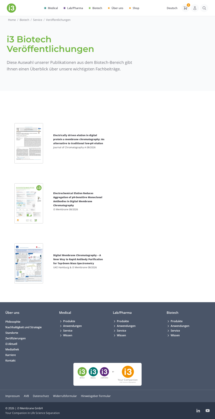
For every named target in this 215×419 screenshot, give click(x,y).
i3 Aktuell (11, 344)
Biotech (24, 20)
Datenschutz (41, 396)
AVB (26, 396)
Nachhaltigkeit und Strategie (23, 327)
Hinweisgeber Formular (96, 396)
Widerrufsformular (65, 396)
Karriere (10, 355)
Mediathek (12, 349)
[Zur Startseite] (11, 8)
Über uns (12, 312)
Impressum (12, 396)
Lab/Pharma (122, 312)
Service (37, 20)
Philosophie (12, 322)
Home (12, 20)
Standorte (11, 333)
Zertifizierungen (15, 338)
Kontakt (10, 360)
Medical (65, 312)
